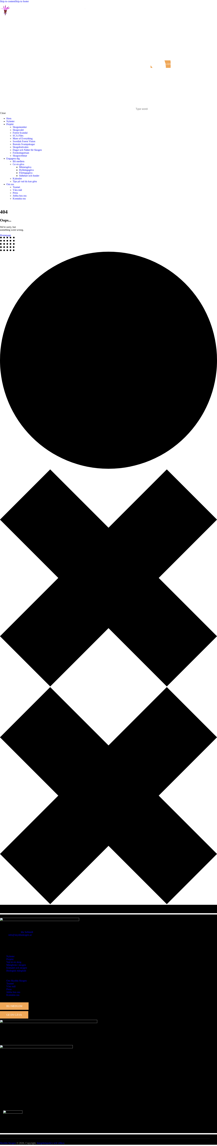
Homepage (5, 235)
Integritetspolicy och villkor (50, 1143)
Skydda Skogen (8, 1143)
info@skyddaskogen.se (20, 935)
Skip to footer (22, 1)
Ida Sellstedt (27, 932)
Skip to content (7, 1)
